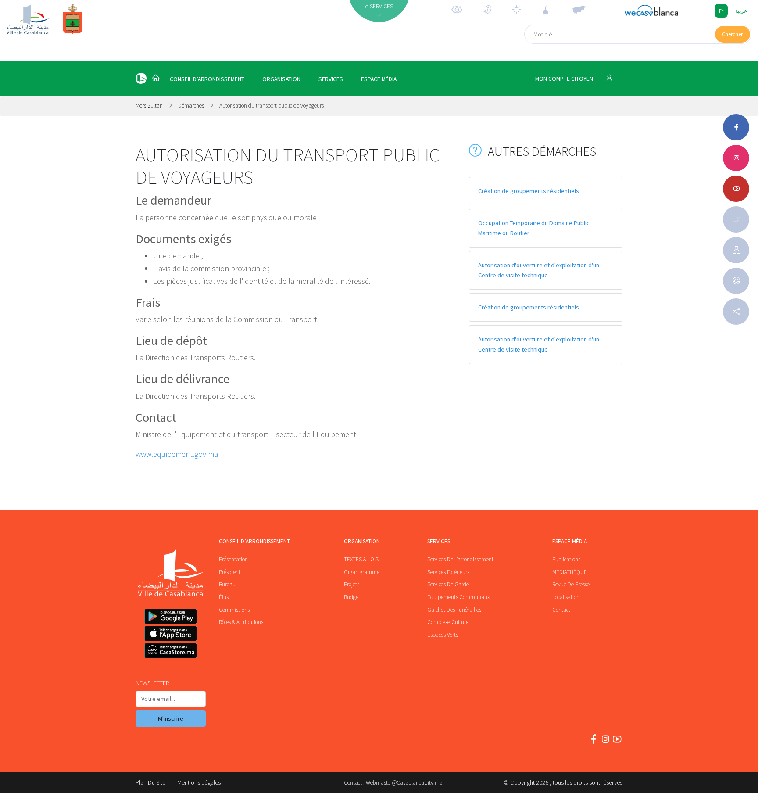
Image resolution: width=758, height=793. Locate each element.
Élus (224, 597)
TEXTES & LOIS (361, 559)
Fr (721, 10)
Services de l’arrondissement (460, 559)
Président (229, 572)
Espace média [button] (379, 79)
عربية (741, 10)
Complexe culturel (448, 622)
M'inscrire (170, 718)
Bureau (227, 584)
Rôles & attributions (241, 622)
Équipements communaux (458, 597)
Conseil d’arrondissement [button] (207, 79)
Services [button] (330, 79)
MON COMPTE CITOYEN (564, 79)
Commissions (234, 610)
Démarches (191, 105)
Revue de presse (571, 584)
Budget (352, 597)
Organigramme (361, 572)
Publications (566, 559)
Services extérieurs (448, 572)
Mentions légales (199, 782)
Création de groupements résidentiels (528, 191)
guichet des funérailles (454, 610)
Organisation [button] (281, 79)
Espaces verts (442, 635)
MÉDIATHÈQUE (569, 572)
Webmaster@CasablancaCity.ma (404, 782)
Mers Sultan (150, 105)
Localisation (565, 597)
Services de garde (448, 584)
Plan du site (150, 782)
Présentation (233, 559)
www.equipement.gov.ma (177, 454)
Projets (351, 584)
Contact (561, 610)
